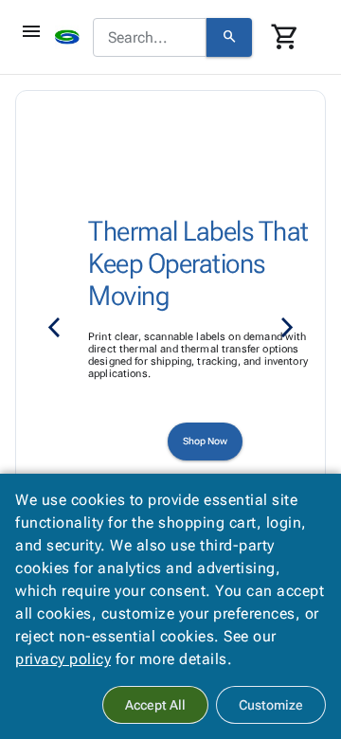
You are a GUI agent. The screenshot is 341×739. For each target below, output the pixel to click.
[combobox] (150, 38)
